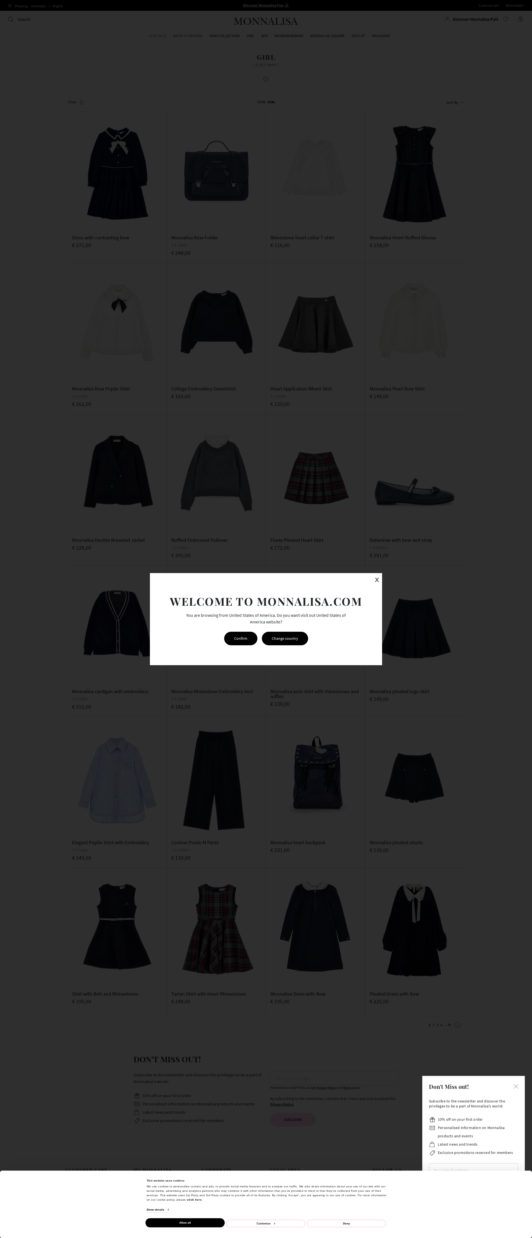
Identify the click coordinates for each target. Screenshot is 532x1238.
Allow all (185, 1222)
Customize (264, 1223)
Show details (155, 1209)
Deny (346, 1223)
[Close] (516, 1088)
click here (194, 1199)
